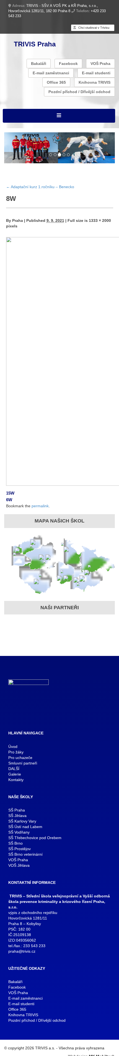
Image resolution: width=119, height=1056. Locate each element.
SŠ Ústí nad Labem (25, 826)
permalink (40, 506)
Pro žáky (16, 752)
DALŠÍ (13, 768)
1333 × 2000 (100, 220)
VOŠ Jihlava (19, 865)
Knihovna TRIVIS (94, 82)
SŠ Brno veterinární (25, 854)
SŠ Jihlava (17, 815)
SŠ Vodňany (19, 832)
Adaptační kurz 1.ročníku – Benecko (40, 187)
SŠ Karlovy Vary (22, 821)
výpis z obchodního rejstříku (32, 912)
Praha (17, 220)
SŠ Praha (16, 810)
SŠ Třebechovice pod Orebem (34, 838)
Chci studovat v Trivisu (93, 27)
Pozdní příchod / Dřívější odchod (79, 92)
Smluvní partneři (22, 763)
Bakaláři (38, 63)
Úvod (12, 746)
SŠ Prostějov (19, 849)
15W (10, 493)
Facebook (68, 63)
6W (9, 499)
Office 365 (56, 82)
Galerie (14, 774)
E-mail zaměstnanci (51, 73)
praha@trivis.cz (21, 951)
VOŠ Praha (100, 63)
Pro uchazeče (20, 757)
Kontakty (16, 779)
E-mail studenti (96, 73)
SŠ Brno (15, 843)
